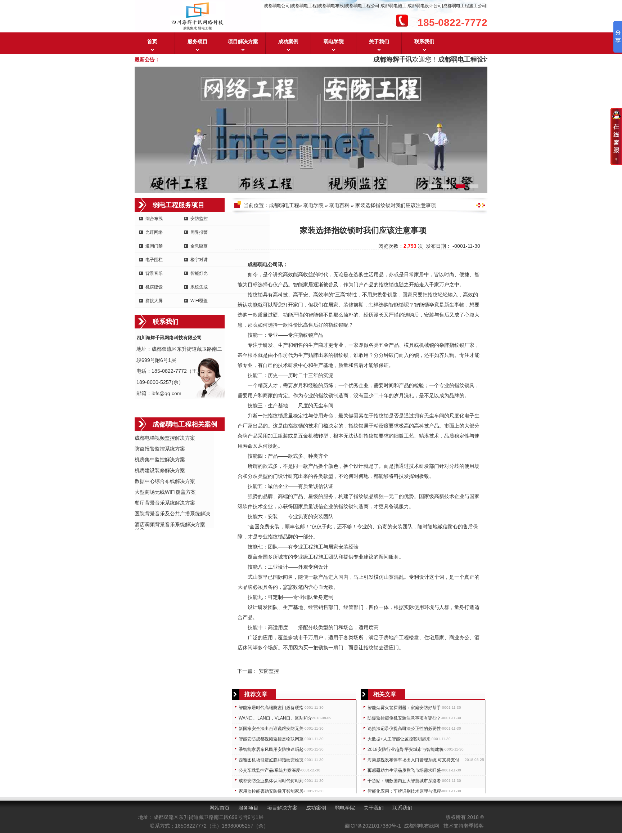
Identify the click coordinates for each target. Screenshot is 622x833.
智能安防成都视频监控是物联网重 (271, 739)
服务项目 (198, 41)
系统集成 (199, 287)
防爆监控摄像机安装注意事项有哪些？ (404, 718)
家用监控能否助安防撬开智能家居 (271, 791)
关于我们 (379, 41)
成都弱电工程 (284, 205)
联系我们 (424, 41)
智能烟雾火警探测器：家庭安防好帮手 (404, 707)
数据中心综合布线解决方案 (165, 481)
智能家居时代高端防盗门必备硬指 (271, 707)
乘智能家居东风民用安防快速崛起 (271, 749)
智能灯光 (199, 273)
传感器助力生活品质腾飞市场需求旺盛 (404, 770)
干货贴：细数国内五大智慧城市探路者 (404, 780)
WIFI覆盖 (199, 300)
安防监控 (199, 218)
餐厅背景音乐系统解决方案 (165, 503)
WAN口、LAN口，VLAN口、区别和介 (275, 718)
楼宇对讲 (199, 259)
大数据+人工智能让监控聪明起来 (399, 739)
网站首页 (219, 808)
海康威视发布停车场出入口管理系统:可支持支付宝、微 (413, 761)
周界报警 (199, 232)
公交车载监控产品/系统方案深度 (269, 770)
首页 (152, 41)
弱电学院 (334, 41)
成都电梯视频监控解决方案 (165, 438)
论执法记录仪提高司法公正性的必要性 (404, 728)
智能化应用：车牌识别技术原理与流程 (404, 791)
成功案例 (288, 41)
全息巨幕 (199, 245)
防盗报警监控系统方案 (160, 449)
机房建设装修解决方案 (160, 470)
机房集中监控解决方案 (160, 459)
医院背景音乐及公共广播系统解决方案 (172, 514)
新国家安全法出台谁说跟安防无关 (271, 728)
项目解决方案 (243, 41)
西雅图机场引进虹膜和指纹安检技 (271, 759)
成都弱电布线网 (421, 826)
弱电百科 (339, 205)
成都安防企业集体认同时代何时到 (271, 780)
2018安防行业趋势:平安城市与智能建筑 (405, 749)
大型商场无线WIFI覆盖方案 (165, 492)
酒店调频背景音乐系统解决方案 (170, 524)
